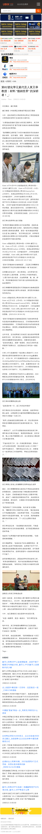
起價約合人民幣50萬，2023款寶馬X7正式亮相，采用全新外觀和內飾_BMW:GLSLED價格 (20, 764)
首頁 (2, 81)
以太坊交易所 (16, 831)
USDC (8, 81)
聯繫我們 (3, 818)
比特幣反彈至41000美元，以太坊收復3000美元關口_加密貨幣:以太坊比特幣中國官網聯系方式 (20, 738)
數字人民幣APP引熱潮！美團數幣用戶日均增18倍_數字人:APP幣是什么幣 (20, 788)
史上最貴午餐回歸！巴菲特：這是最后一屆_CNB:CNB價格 (20, 689)
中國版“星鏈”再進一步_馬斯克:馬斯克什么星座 (20, 711)
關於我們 (11, 818)
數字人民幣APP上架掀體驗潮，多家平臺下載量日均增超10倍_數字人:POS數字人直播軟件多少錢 (20, 664)
